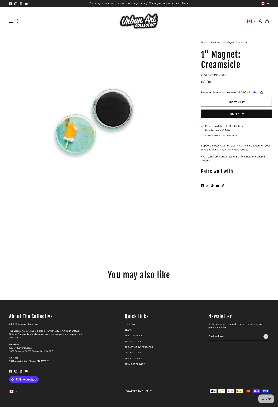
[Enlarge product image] (90, 125)
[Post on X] (207, 185)
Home (204, 42)
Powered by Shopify (139, 391)
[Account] (260, 21)
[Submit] (265, 336)
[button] (223, 185)
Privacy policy (133, 358)
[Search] (18, 21)
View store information (221, 136)
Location (130, 324)
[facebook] (10, 3)
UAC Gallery (235, 126)
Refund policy (133, 341)
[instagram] (16, 3)
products (215, 42)
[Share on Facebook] (202, 185)
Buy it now (236, 113)
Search (129, 330)
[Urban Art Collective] (139, 21)
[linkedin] (21, 3)
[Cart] (267, 21)
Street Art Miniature (213, 75)
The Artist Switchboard (139, 347)
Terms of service (135, 364)
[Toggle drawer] (11, 21)
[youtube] (26, 3)
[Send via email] (217, 185)
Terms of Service (135, 336)
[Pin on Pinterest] (212, 185)
